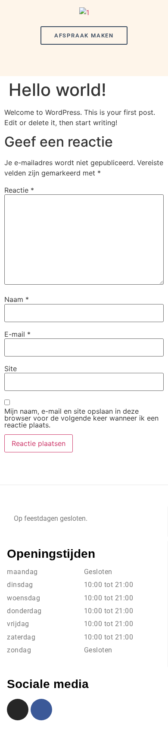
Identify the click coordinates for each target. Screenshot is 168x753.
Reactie (19, 190)
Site (10, 368)
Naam (16, 299)
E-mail (17, 334)
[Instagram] (17, 709)
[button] (84, 61)
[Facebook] (41, 709)
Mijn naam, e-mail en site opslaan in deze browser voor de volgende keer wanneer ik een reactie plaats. (81, 418)
